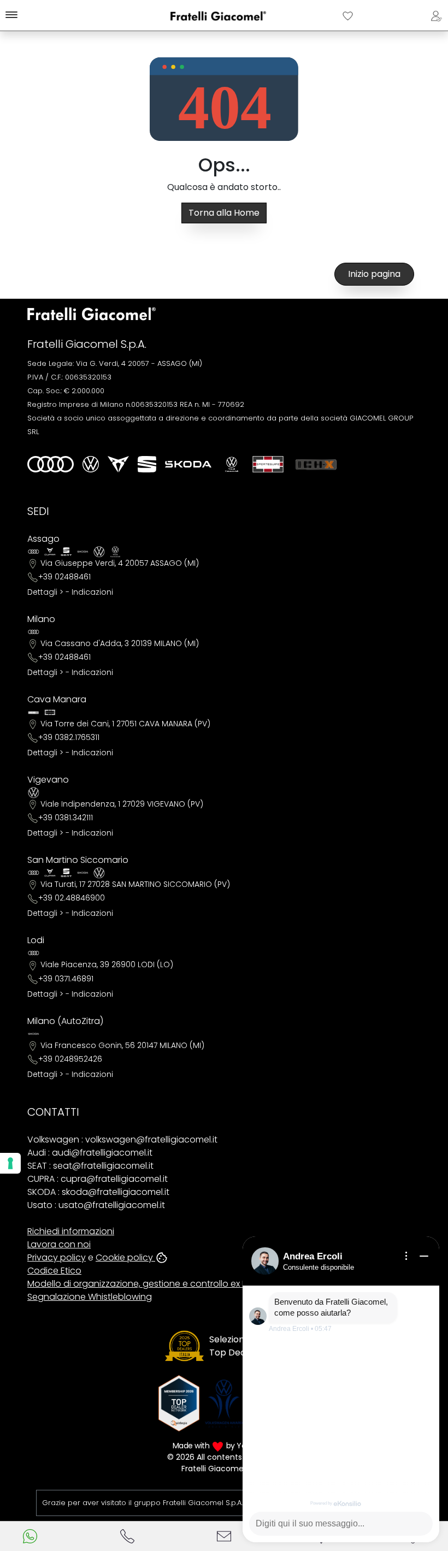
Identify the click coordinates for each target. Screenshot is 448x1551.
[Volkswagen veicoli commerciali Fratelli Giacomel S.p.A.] (231, 464)
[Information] (406, 1256)
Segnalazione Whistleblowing (89, 1296)
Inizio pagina (374, 274)
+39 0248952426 (70, 1058)
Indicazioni (92, 592)
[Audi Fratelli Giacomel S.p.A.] (50, 464)
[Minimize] (424, 1256)
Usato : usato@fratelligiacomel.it (96, 1205)
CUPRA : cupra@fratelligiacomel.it (97, 1179)
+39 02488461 (64, 576)
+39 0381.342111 (65, 817)
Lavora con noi (59, 1244)
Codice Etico (54, 1270)
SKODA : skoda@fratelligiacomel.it (98, 1192)
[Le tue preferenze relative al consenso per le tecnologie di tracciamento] (10, 1163)
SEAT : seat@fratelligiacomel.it (90, 1165)
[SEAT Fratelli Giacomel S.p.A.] (147, 464)
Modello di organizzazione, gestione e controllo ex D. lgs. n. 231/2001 (169, 1283)
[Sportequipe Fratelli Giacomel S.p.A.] (268, 464)
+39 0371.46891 (65, 978)
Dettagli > (45, 592)
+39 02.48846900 (71, 897)
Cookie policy (125, 1257)
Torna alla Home (224, 212)
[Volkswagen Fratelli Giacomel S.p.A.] (90, 464)
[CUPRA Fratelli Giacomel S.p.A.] (118, 464)
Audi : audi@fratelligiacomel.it (89, 1152)
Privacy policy (56, 1257)
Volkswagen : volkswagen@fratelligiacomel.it (122, 1139)
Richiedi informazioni (70, 1231)
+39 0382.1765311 (68, 737)
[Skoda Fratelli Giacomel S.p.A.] (188, 464)
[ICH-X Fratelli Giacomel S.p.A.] (316, 464)
